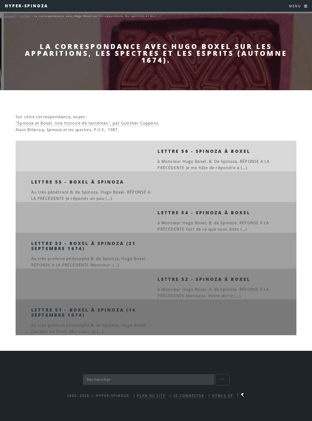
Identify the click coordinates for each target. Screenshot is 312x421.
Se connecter (188, 396)
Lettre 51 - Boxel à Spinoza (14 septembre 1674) (83, 312)
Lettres (25, 16)
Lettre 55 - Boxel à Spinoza (77, 181)
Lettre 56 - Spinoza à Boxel (203, 151)
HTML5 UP (222, 396)
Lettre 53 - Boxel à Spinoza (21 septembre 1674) (83, 246)
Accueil (10, 16)
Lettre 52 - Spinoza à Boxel (203, 279)
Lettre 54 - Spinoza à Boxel (203, 212)
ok (223, 379)
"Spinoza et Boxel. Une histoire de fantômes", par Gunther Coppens (87, 123)
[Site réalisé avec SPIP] (243, 396)
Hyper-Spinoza (26, 6)
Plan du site (151, 396)
